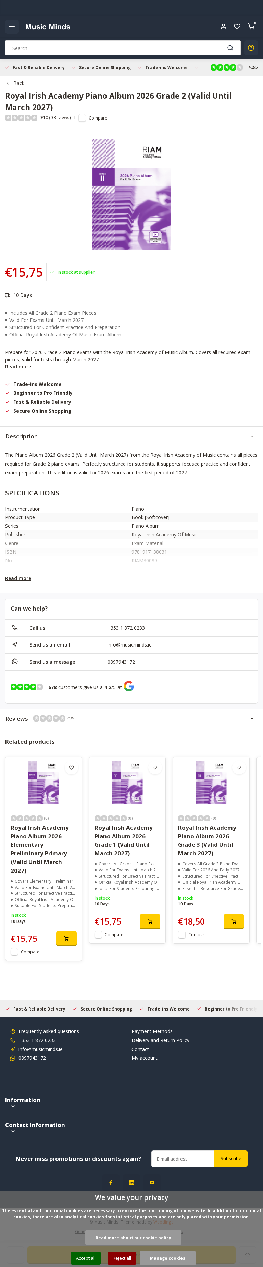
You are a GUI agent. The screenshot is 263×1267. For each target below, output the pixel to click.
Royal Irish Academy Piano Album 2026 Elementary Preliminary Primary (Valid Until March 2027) (40, 849)
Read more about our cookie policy (133, 1237)
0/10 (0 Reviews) (55, 117)
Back (18, 83)
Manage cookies (167, 1258)
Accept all (86, 1258)
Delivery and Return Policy (160, 1040)
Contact (140, 1049)
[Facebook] (111, 1182)
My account (145, 1058)
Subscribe (231, 1158)
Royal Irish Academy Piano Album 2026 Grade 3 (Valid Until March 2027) (207, 840)
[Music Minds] (48, 26)
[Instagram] (131, 1182)
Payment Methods (152, 1031)
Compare (98, 118)
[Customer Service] (251, 47)
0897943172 (121, 661)
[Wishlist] (237, 27)
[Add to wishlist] (71, 767)
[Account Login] (223, 27)
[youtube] (152, 1182)
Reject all (122, 1258)
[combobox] (123, 47)
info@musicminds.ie (130, 644)
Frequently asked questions (48, 1031)
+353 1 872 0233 (126, 628)
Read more (18, 366)
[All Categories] (12, 27)
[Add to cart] (66, 938)
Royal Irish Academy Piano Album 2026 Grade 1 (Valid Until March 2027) (124, 840)
